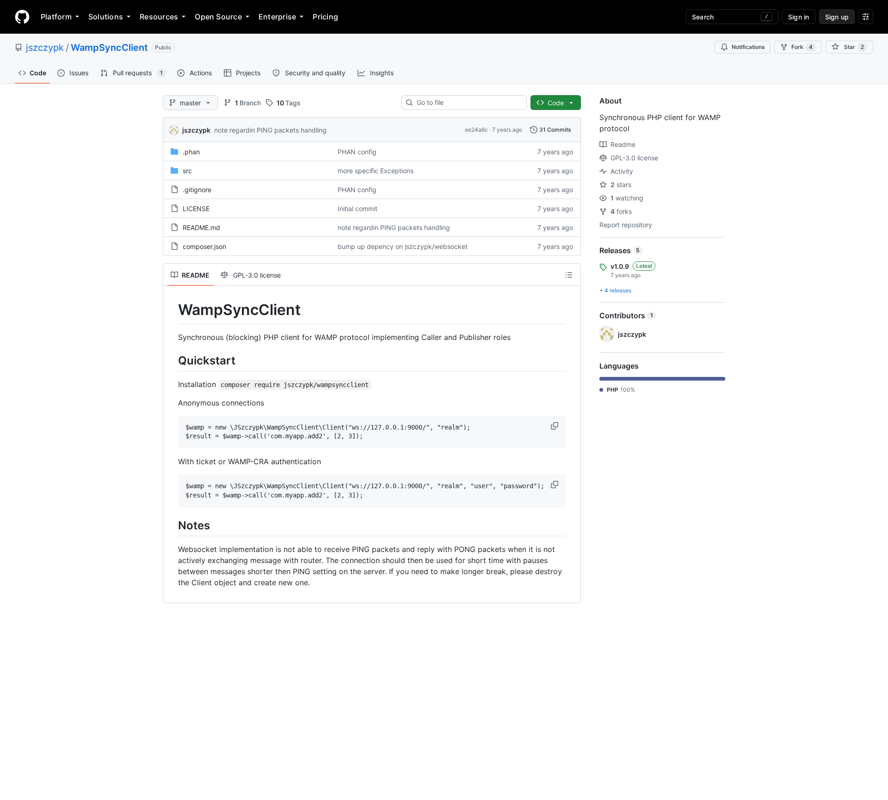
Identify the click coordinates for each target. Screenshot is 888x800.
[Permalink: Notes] (171, 525)
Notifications (748, 46)
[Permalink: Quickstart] (171, 360)
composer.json (204, 246)
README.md (201, 227)
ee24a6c (476, 129)
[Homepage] (22, 16)
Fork (802, 46)
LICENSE (196, 208)
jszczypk (45, 47)
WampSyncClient (109, 47)
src (187, 171)
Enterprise (277, 16)
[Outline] (569, 274)
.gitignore (197, 190)
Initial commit (357, 208)
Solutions (105, 16)
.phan (191, 152)
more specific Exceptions (375, 171)
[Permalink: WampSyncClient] (171, 309)
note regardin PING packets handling (270, 130)
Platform (56, 16)
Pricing (325, 16)
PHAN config (357, 152)
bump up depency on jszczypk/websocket (403, 246)
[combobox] (468, 102)
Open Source (218, 16)
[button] (555, 425)
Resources (159, 16)
